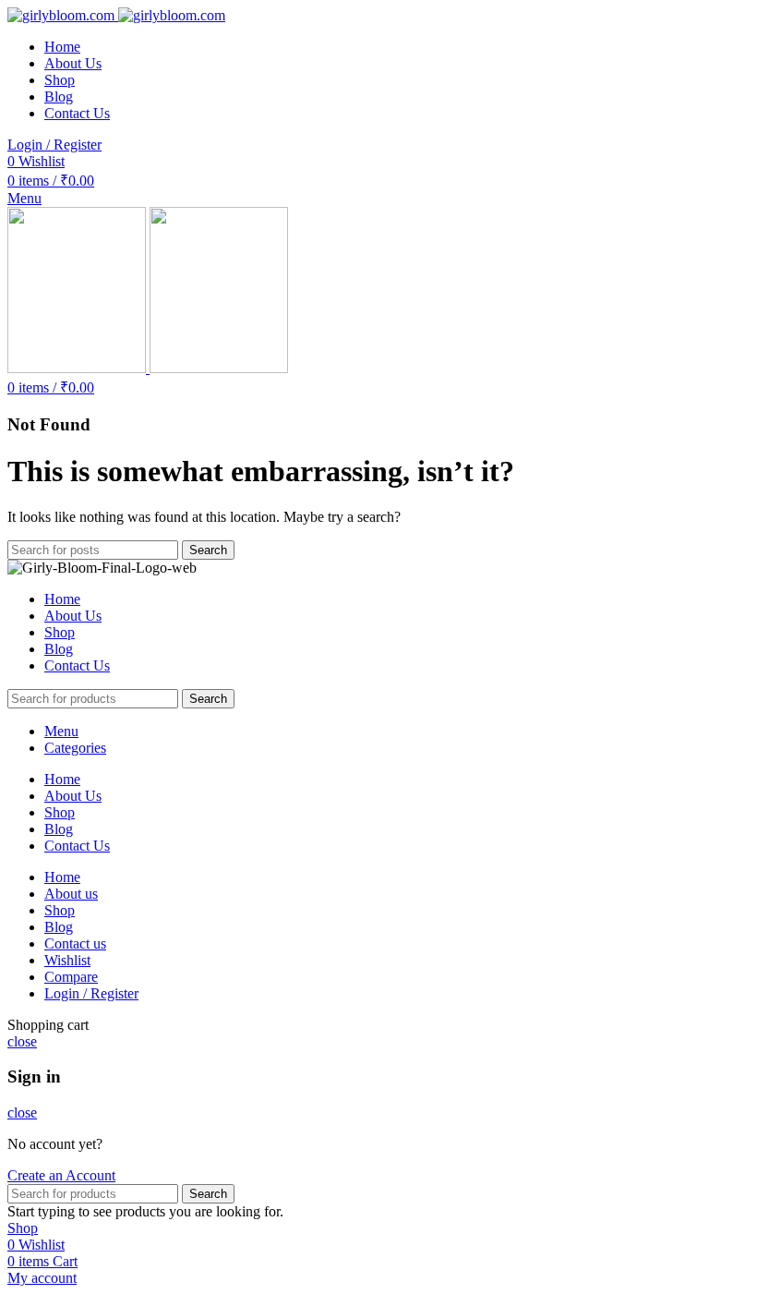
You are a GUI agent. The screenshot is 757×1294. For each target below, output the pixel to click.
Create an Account (61, 1175)
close (22, 1041)
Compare (71, 977)
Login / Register (91, 993)
